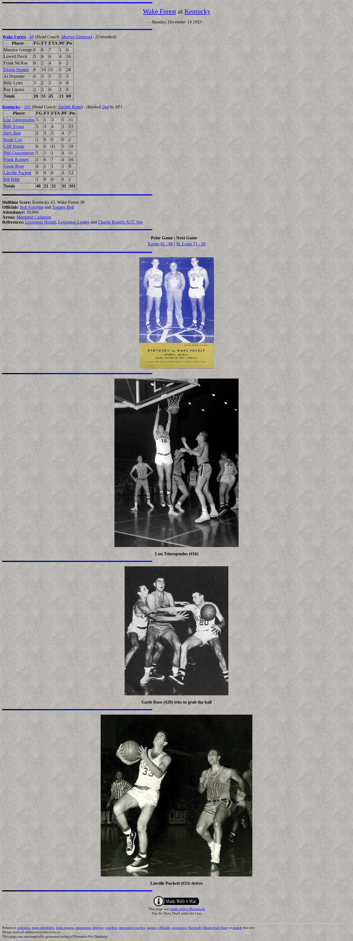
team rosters (65, 928)
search (237, 928)
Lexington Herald (40, 222)
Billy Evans (14, 126)
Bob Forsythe (32, 207)
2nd (105, 106)
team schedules (43, 928)
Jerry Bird (12, 133)
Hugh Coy (13, 139)
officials (164, 928)
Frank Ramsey (16, 159)
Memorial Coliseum (34, 217)
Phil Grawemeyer (19, 153)
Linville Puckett (17, 172)
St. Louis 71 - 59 (190, 244)
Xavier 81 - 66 (160, 244)
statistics (23, 928)
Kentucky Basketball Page (208, 928)
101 (27, 106)
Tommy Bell (63, 207)
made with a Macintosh (187, 909)
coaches (111, 928)
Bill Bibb (12, 179)
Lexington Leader (73, 222)
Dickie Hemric (16, 69)
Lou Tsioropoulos (19, 119)
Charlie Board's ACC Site (120, 222)
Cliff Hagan (14, 146)
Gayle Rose (14, 166)
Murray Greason (75, 36)
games (151, 928)
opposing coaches (132, 928)
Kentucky (197, 11)
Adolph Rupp (69, 106)
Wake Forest (159, 11)
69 (32, 36)
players (98, 928)
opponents (83, 928)
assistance (179, 928)
